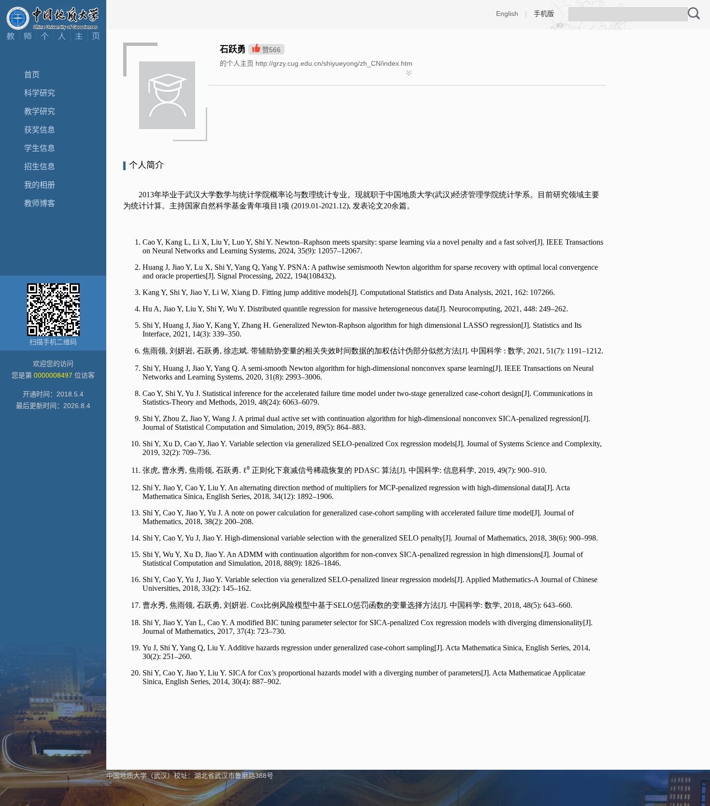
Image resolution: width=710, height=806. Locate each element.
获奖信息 (39, 130)
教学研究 (39, 111)
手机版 (544, 13)
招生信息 (39, 166)
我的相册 (39, 185)
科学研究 (39, 93)
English (507, 13)
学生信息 (39, 148)
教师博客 (39, 203)
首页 (32, 75)
